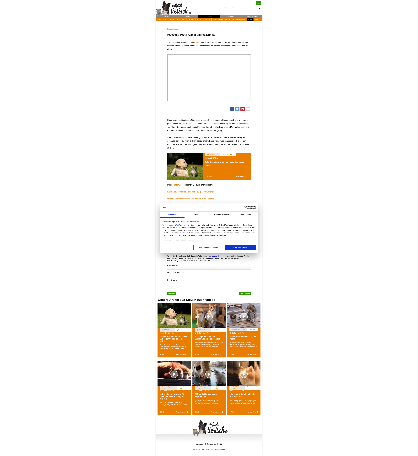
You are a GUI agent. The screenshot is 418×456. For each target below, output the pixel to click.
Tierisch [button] (230, 16)
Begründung (172, 280)
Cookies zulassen (240, 247)
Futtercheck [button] (251, 16)
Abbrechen (172, 294)
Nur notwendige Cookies (208, 247)
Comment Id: (172, 266)
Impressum (200, 444)
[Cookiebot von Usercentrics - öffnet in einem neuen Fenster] (246, 207)
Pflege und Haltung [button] (194, 19)
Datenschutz (211, 444)
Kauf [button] (214, 19)
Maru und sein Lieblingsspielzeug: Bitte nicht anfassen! (191, 199)
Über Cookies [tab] (245, 214)
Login (258, 3)
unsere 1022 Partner (177, 225)
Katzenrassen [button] (240, 19)
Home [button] (166, 16)
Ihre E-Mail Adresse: (175, 273)
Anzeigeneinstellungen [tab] (221, 214)
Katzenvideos (179, 185)
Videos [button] (250, 19)
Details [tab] (196, 214)
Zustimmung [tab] (172, 214)
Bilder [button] (257, 19)
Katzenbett (213, 123)
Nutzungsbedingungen (217, 256)
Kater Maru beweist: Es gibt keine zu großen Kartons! (190, 192)
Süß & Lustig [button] (161, 19)
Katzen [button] (209, 16)
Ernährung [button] (206, 19)
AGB (220, 444)
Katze (196, 42)
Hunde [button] (187, 16)
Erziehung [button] (171, 19)
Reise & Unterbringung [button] (226, 19)
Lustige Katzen (173, 29)
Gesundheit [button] (181, 19)
